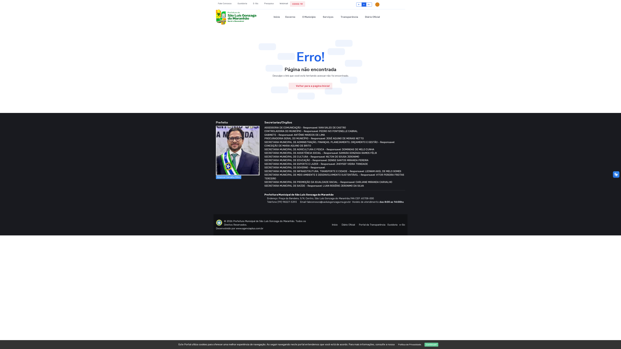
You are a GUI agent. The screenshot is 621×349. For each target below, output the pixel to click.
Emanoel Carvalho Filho (228, 177)
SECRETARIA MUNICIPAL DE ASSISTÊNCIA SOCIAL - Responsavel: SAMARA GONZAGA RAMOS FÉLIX (320, 153)
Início (277, 17)
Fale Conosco (225, 3)
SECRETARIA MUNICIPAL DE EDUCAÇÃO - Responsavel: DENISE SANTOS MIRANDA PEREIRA (316, 160)
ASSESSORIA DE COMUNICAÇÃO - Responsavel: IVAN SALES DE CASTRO (305, 127)
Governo (290, 17)
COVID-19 (297, 4)
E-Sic (255, 3)
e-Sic (402, 224)
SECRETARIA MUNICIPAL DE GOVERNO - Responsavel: (294, 167)
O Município (309, 17)
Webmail (283, 3)
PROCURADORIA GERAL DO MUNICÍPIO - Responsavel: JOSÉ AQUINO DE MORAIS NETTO (314, 138)
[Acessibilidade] (383, 4)
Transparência (349, 17)
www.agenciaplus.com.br (249, 228)
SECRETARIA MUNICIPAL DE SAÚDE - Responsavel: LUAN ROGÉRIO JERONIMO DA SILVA (314, 185)
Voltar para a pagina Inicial (313, 86)
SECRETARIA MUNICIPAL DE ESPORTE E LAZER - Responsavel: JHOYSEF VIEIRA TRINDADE (316, 164)
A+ (369, 4)
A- (359, 4)
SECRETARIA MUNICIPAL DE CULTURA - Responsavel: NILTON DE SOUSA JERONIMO (311, 156)
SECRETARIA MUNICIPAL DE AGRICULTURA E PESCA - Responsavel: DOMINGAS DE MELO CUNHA (319, 149)
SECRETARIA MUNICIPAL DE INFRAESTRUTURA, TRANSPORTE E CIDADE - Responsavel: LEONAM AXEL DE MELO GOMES (332, 171)
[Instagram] (398, 4)
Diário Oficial (372, 17)
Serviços (328, 17)
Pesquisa (269, 3)
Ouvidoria (242, 3)
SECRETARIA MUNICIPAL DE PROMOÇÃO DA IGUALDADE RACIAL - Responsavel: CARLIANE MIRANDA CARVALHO (328, 182)
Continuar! (431, 344)
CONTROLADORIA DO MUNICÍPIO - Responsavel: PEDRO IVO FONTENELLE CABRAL (311, 131)
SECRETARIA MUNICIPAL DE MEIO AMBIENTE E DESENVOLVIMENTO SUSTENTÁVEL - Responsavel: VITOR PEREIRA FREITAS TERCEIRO (334, 176)
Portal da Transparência (372, 224)
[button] (398, 17)
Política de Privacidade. (410, 344)
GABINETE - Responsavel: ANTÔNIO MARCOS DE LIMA (294, 134)
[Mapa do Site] (388, 4)
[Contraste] (377, 4)
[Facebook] (393, 4)
